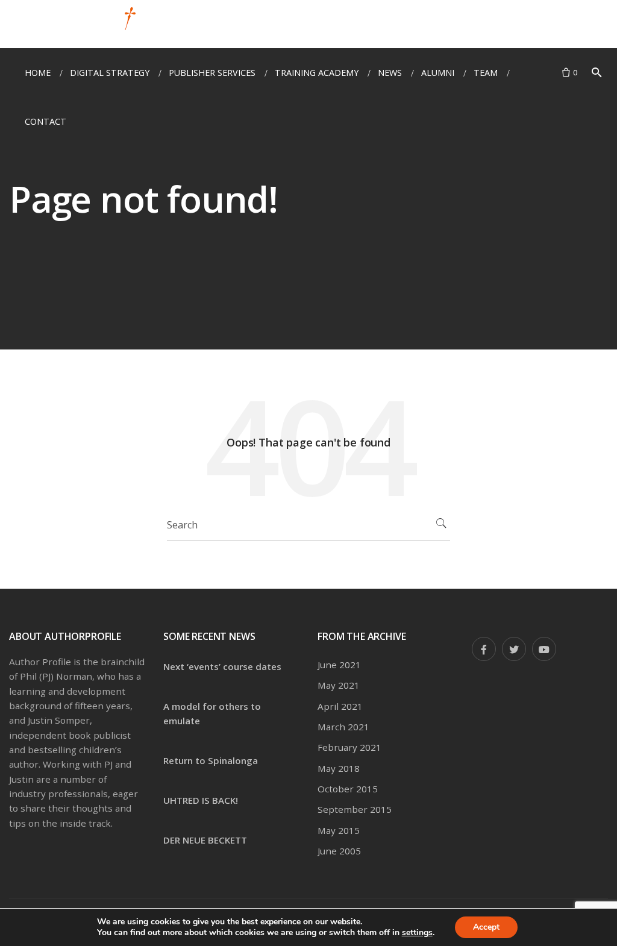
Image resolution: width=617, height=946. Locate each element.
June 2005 (339, 851)
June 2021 (339, 665)
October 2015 (348, 789)
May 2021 (339, 685)
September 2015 (355, 809)
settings (417, 932)
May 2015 (339, 830)
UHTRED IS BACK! (200, 800)
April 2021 (340, 706)
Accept (486, 927)
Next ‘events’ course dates (222, 666)
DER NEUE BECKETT (205, 840)
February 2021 (349, 747)
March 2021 (343, 727)
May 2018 (339, 768)
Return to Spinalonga (210, 760)
